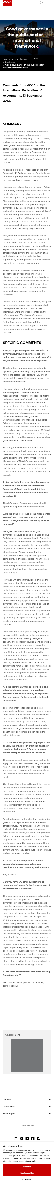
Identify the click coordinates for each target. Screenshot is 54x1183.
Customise (26, 1179)
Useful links (9, 1106)
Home (6, 59)
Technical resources (21, 59)
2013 (36, 59)
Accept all (27, 1167)
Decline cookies (27, 1173)
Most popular (9, 1113)
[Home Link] (27, 1125)
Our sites (7, 1099)
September (10, 62)
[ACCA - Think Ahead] (7, 5)
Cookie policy (30, 1161)
